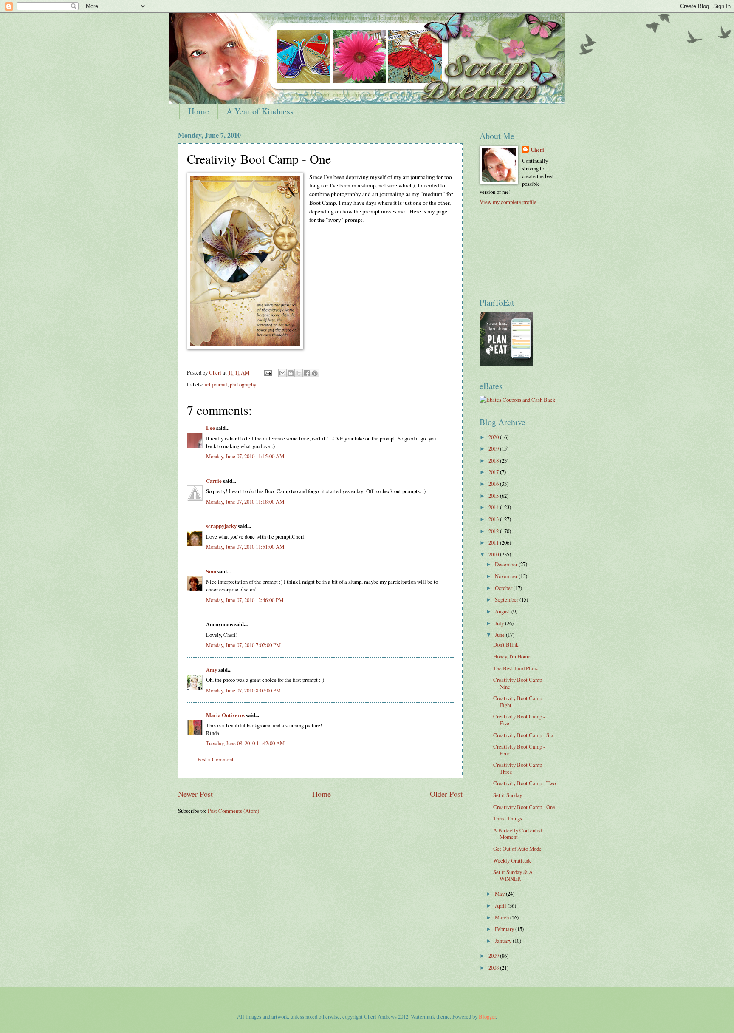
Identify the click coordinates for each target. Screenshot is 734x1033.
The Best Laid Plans (515, 668)
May (500, 893)
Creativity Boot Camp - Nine (519, 683)
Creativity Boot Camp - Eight (519, 701)
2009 (494, 955)
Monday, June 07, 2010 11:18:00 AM (245, 501)
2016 (494, 484)
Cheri (537, 149)
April (501, 905)
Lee (210, 427)
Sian (211, 571)
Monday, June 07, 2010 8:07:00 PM (243, 690)
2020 (494, 437)
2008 (494, 967)
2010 (494, 554)
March (502, 917)
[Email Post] (267, 372)
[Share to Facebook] (306, 373)
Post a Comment (216, 759)
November (507, 576)
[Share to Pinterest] (315, 373)
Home (198, 111)
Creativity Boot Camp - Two (524, 783)
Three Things (507, 818)
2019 (494, 448)
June (500, 635)
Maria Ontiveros (225, 715)
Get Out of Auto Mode (517, 848)
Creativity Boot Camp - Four (519, 750)
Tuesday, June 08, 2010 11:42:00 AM (245, 743)
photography (243, 384)
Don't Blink (505, 644)
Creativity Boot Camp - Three (519, 768)
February (505, 929)
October (504, 588)
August (503, 611)
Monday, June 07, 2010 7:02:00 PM (243, 645)
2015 (494, 495)
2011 (494, 542)
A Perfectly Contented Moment (517, 833)
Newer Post (195, 794)
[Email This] (282, 373)
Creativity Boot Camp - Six (523, 735)
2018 (494, 460)
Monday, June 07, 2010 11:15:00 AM (245, 456)
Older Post (446, 794)
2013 (494, 519)
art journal (216, 384)
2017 (494, 472)
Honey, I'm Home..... (515, 656)
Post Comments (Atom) (233, 810)
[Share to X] (298, 373)
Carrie (214, 481)
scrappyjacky (221, 526)
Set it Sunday (507, 795)
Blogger (487, 1016)
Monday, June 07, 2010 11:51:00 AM (245, 547)
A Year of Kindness (260, 111)
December (507, 564)
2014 (494, 507)
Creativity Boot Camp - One (524, 807)
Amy (211, 669)
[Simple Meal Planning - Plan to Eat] (506, 363)
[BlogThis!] (290, 373)
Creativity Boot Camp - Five (519, 719)
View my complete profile (508, 202)
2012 (494, 531)
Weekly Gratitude (512, 860)
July (500, 623)
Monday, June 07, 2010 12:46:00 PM (244, 600)
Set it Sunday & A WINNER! (513, 875)
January (504, 941)
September (507, 599)
